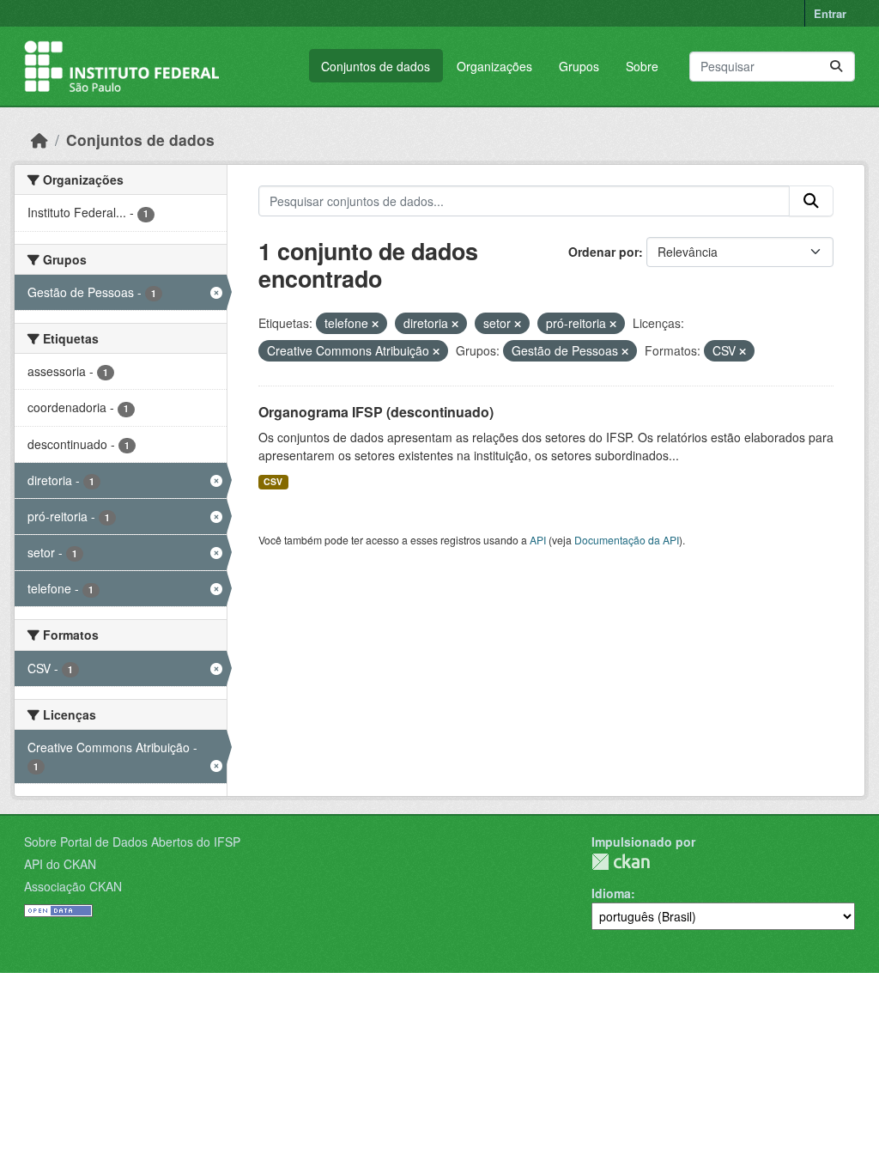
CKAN (620, 862)
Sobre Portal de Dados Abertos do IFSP (132, 841)
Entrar (830, 13)
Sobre (642, 66)
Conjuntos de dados (375, 66)
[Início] (39, 139)
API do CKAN (60, 863)
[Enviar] (836, 67)
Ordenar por (603, 251)
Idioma (611, 893)
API (538, 539)
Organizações (494, 66)
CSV (273, 481)
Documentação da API (626, 539)
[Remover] (375, 324)
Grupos (579, 66)
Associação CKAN (73, 886)
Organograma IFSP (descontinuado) (376, 412)
